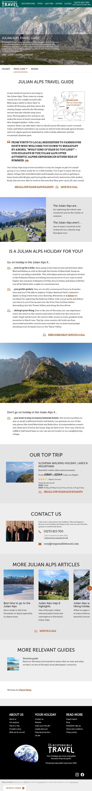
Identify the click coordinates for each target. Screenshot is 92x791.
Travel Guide (20, 69)
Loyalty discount (41, 729)
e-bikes (70, 296)
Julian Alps (28, 55)
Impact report (71, 719)
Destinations (28, 4)
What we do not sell (17, 732)
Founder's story (15, 729)
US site (37, 735)
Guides (68, 4)
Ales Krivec (74, 782)
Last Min (49, 4)
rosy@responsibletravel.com (61, 543)
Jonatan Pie (41, 782)
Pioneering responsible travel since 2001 (61, 763)
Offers (58, 4)
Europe (11, 55)
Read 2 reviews (55, 479)
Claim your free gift (42, 726)
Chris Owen (25, 690)
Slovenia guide (30, 658)
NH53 (25, 782)
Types (40, 4)
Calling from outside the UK (56, 538)
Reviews (34, 69)
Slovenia (18, 55)
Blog (68, 722)
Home (4, 55)
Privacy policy (71, 732)
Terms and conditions (74, 729)
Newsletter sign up (73, 726)
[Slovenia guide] (13, 665)
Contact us (39, 719)
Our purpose (14, 722)
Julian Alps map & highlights (49, 605)
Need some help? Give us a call (66, 335)
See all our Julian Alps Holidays (34, 187)
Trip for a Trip (14, 726)
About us (12, 719)
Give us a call (69, 187)
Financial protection (42, 732)
